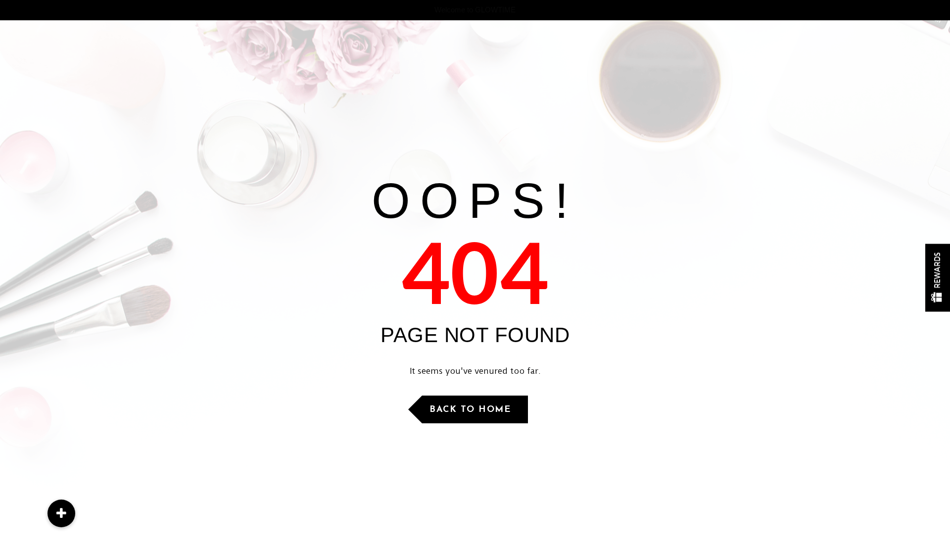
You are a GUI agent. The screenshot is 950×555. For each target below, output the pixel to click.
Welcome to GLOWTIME (475, 9)
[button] (61, 513)
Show (937, 277)
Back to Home (470, 409)
